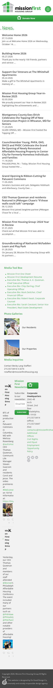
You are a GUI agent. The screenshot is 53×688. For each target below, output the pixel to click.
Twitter (28, 457)
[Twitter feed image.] (8, 508)
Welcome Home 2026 (14, 35)
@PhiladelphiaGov (12, 617)
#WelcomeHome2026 (13, 489)
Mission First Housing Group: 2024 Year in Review (25, 223)
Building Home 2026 (14, 53)
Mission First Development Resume (24, 277)
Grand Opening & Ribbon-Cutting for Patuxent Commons (24, 177)
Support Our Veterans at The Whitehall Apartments (25, 73)
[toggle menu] (48, 9)
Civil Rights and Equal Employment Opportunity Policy (33, 445)
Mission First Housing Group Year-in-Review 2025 (24, 95)
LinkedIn (36, 457)
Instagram (28, 460)
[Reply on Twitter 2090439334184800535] (4, 521)
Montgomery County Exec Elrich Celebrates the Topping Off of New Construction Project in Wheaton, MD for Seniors (26, 119)
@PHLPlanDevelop (12, 620)
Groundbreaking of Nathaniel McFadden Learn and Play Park (26, 245)
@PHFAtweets (9, 614)
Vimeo (32, 457)
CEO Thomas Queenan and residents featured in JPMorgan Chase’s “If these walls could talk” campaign (25, 200)
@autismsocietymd (12, 444)
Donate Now (28, 18)
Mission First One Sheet (19, 273)
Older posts (7, 29)
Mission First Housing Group (7, 395)
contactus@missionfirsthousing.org (32, 429)
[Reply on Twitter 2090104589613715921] (4, 654)
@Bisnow (7, 582)
